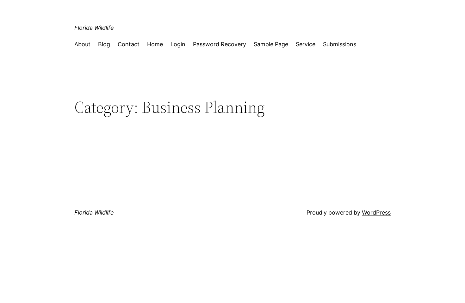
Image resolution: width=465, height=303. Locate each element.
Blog (104, 44)
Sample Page (271, 44)
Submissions (339, 44)
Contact (129, 44)
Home (155, 44)
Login (177, 44)
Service (305, 44)
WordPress (376, 212)
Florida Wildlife (94, 27)
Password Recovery (219, 44)
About (82, 44)
